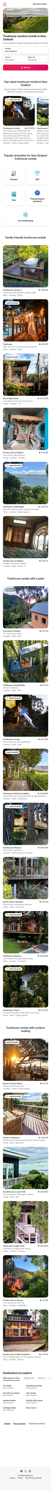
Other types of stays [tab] (11, 1378)
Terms (20, 1478)
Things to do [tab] (29, 1378)
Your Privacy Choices (33, 1478)
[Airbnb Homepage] (5, 4)
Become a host (40, 4)
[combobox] (25, 51)
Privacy (12, 1478)
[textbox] (14, 59)
